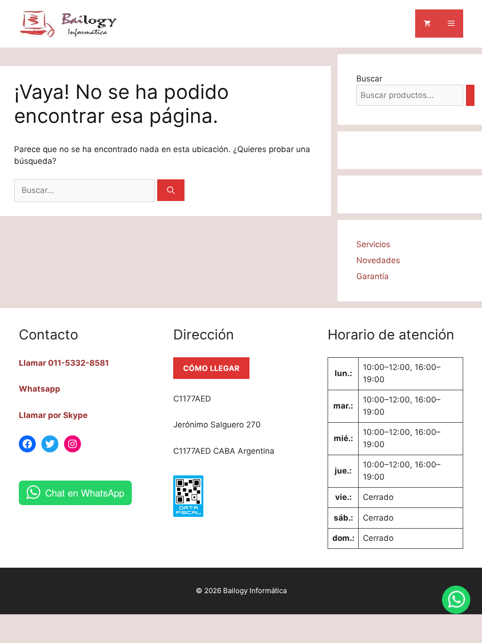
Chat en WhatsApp (84, 492)
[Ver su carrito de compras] (427, 23)
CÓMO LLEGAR (211, 368)
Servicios (373, 244)
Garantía (372, 276)
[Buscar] (171, 190)
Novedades (378, 260)
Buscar (369, 78)
